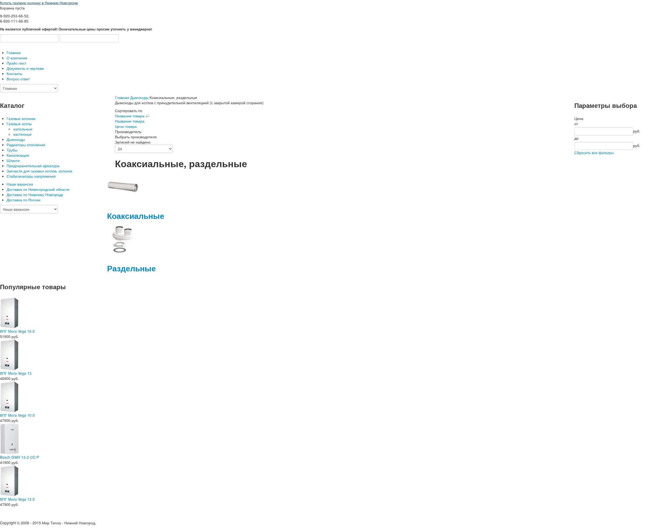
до (576, 138)
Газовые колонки (21, 118)
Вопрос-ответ (18, 78)
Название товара (129, 121)
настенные (22, 134)
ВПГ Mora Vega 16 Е (17, 331)
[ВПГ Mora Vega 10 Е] (9, 396)
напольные (22, 128)
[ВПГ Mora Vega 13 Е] (9, 480)
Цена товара (126, 126)
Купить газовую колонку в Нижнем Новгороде (39, 2)
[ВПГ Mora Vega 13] (9, 354)
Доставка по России (23, 199)
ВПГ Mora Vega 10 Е (17, 415)
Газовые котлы (19, 123)
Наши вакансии (20, 184)
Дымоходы (16, 139)
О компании (17, 57)
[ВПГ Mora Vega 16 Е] (9, 312)
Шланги (13, 160)
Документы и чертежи (25, 68)
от (576, 123)
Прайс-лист (16, 63)
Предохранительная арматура (33, 165)
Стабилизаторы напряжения (31, 176)
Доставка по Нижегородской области (38, 189)
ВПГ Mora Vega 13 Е (17, 499)
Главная (14, 52)
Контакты (14, 73)
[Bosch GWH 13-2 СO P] (9, 438)
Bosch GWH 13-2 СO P (19, 457)
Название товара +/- (132, 115)
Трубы (12, 149)
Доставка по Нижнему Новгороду (35, 194)
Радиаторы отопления (26, 144)
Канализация (18, 155)
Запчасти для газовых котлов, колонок (39, 170)
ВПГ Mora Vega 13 (16, 373)
